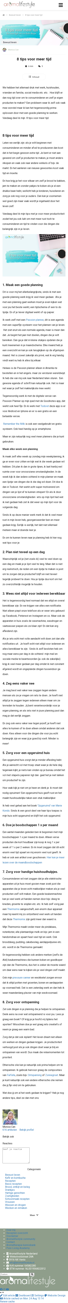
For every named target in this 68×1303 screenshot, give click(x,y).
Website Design (56, 1295)
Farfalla (11, 1075)
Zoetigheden (12, 1195)
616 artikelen (10, 1129)
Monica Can (13, 50)
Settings (39, 1295)
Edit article (9, 1295)
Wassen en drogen (15, 1204)
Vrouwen (10, 1201)
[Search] (32, 1274)
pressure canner (22, 977)
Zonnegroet (51, 1075)
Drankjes (10, 1189)
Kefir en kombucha (15, 1177)
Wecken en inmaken (16, 1207)
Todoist (44, 406)
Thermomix (13, 909)
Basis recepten (13, 1183)
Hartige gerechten (15, 1192)
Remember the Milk (14, 423)
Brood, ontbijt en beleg (17, 1186)
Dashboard (24, 1295)
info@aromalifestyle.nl (21, 1262)
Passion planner (35, 319)
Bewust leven (12, 1174)
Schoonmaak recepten (17, 1198)
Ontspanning (35, 1075)
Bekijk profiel (26, 1129)
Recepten (10, 1180)
